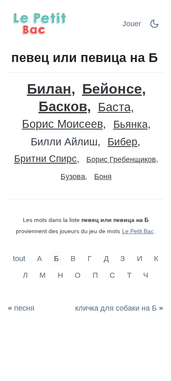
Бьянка (130, 124)
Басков (63, 106)
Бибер (122, 142)
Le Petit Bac (138, 231)
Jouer (131, 24)
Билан (49, 89)
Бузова (73, 176)
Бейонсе (112, 89)
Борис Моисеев (62, 124)
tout (20, 258)
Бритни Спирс (45, 159)
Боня (103, 176)
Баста (114, 107)
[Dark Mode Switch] (154, 26)
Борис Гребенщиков (121, 159)
